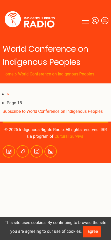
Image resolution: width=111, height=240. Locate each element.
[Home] (31, 20)
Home (8, 74)
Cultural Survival (69, 136)
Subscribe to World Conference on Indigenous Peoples (53, 111)
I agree (91, 231)
